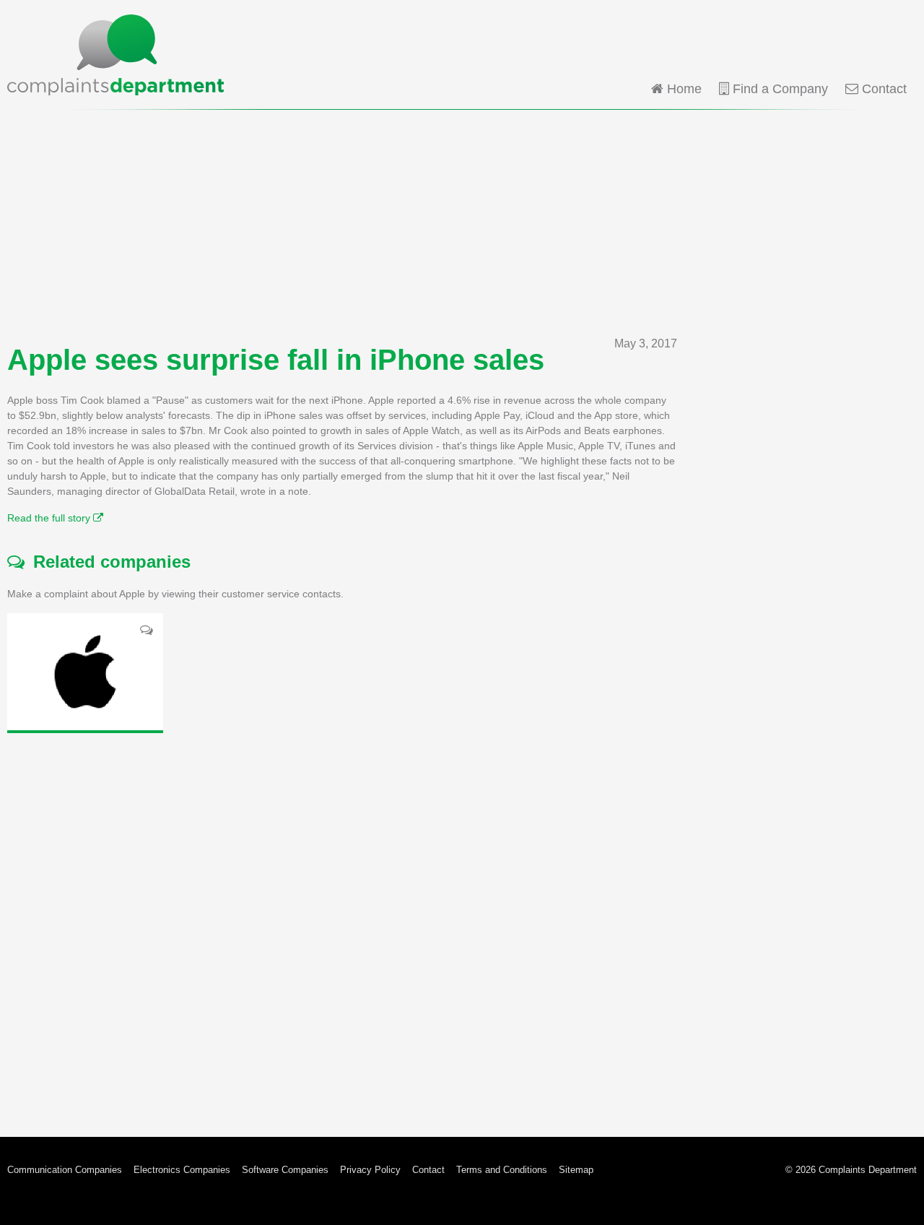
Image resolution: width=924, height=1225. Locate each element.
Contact (882, 88)
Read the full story (50, 518)
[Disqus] (342, 923)
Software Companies (285, 1169)
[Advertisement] (462, 222)
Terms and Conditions (501, 1169)
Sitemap (576, 1169)
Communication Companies (64, 1169)
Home (682, 88)
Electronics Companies (182, 1169)
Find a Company (778, 88)
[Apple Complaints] (85, 671)
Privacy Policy (370, 1169)
